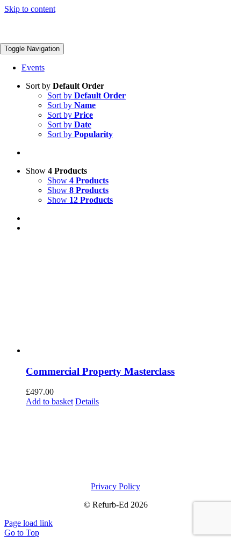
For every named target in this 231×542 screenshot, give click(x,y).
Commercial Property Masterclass (100, 371)
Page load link (28, 522)
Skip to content (29, 8)
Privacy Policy (115, 486)
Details (87, 401)
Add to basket (49, 401)
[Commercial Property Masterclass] (126, 298)
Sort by (86, 95)
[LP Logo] (70, 37)
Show (78, 180)
